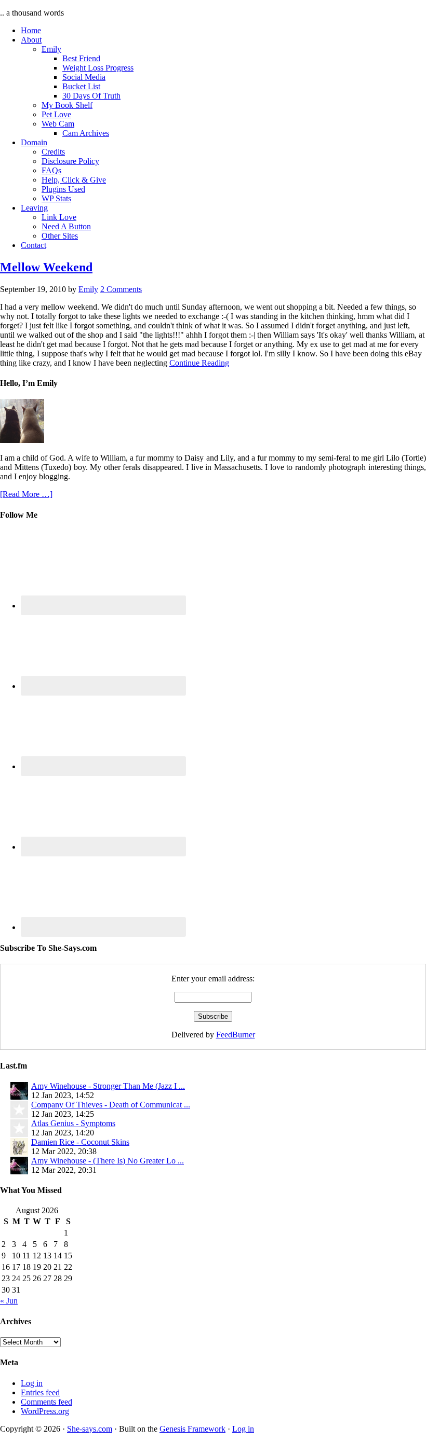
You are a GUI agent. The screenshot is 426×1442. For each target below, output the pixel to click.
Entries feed (40, 1392)
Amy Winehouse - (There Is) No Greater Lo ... (107, 1160)
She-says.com (89, 1428)
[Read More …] (26, 494)
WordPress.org (45, 1411)
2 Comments (121, 289)
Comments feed (46, 1401)
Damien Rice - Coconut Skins (80, 1142)
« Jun (9, 1300)
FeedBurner (235, 1034)
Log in (32, 1383)
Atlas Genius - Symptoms (73, 1123)
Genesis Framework (192, 1428)
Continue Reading (199, 362)
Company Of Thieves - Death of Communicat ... (110, 1104)
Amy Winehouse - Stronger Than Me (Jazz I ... (108, 1086)
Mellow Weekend (46, 267)
